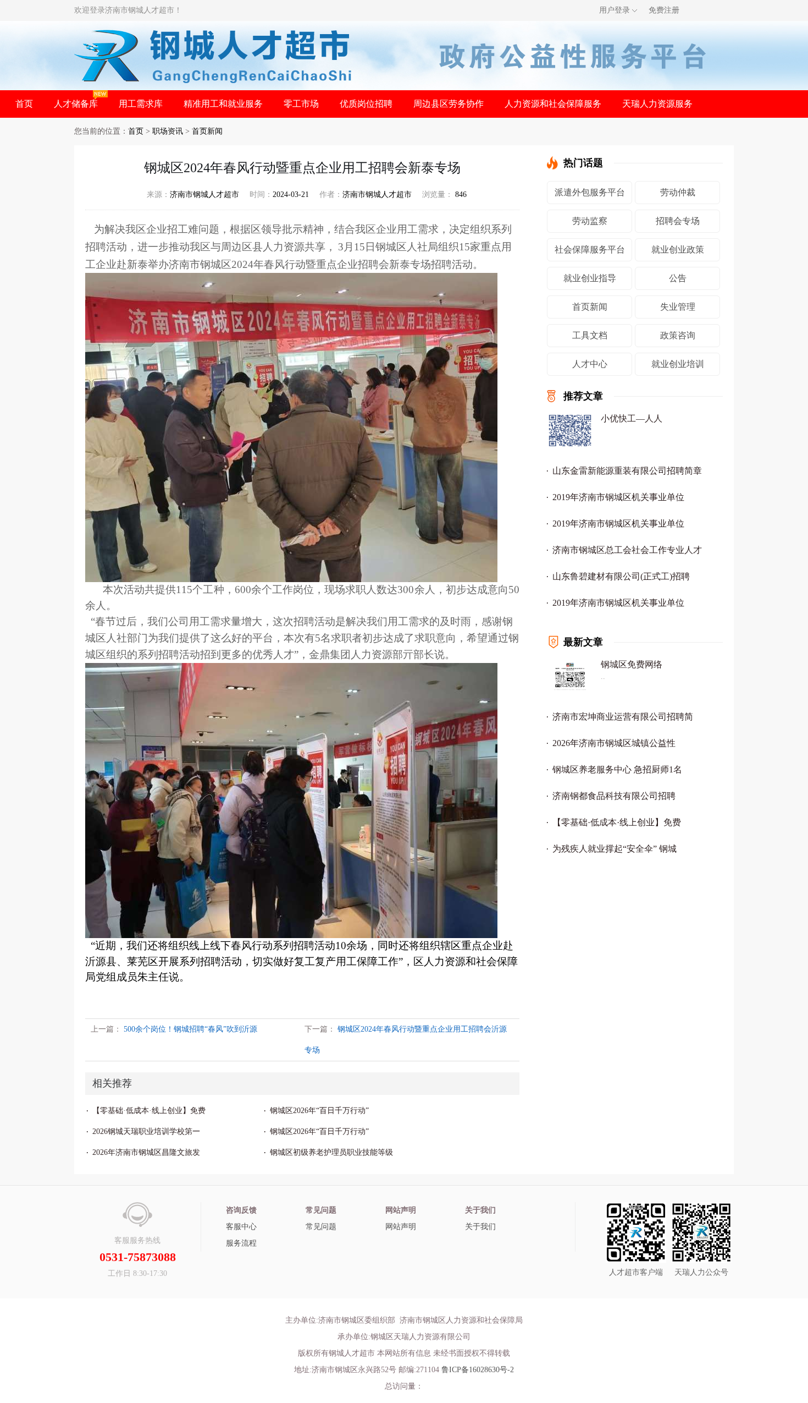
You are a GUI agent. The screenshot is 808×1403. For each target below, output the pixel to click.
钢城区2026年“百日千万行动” (319, 1110)
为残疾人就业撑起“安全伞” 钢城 (614, 848)
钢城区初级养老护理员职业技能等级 (331, 1152)
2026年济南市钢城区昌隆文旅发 (146, 1152)
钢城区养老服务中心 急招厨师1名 (617, 769)
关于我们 (480, 1227)
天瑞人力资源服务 (657, 103)
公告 (678, 278)
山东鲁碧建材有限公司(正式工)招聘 (621, 576)
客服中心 (241, 1227)
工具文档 (589, 335)
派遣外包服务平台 (590, 192)
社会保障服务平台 (590, 249)
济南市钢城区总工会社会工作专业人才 (627, 550)
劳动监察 (589, 221)
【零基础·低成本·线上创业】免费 (149, 1110)
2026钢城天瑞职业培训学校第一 (146, 1131)
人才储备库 (76, 103)
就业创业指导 (589, 278)
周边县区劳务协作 (448, 103)
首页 (24, 103)
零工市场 (301, 103)
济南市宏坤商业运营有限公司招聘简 (622, 716)
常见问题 (321, 1227)
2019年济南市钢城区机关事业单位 (618, 497)
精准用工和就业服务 (223, 103)
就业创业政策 (677, 249)
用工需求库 (141, 103)
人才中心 (589, 364)
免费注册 (664, 10)
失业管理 (677, 306)
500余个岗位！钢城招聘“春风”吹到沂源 (190, 1029)
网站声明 (400, 1227)
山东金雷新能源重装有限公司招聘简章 (627, 470)
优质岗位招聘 (366, 103)
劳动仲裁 (677, 192)
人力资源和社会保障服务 (553, 103)
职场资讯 (167, 131)
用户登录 (614, 10)
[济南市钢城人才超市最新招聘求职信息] (213, 55)
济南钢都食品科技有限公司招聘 (614, 796)
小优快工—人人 (631, 418)
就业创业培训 (677, 364)
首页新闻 (207, 131)
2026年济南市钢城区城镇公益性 (614, 743)
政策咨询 (677, 335)
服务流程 (241, 1243)
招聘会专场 (678, 221)
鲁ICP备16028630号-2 (477, 1370)
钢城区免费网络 (631, 664)
